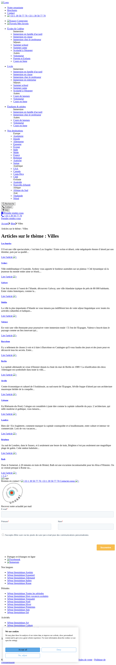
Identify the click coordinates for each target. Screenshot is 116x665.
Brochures (12, 10)
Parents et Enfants (21, 58)
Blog (13, 223)
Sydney (4, 263)
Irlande (16, 139)
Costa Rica (18, 174)
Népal (16, 198)
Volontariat (18, 55)
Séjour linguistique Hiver (19, 604)
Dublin (4, 302)
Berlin (4, 361)
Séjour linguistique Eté (18, 612)
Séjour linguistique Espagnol (21, 575)
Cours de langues (21, 96)
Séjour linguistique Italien (19, 580)
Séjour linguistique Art (18, 622)
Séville (4, 381)
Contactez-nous (67, 481)
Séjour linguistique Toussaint (21, 599)
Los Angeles (6, 243)
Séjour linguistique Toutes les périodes (25, 593)
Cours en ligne (20, 61)
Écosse (16, 147)
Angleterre (18, 136)
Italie (15, 149)
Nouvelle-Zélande (22, 185)
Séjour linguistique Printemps (21, 607)
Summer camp (20, 47)
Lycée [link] (10, 66)
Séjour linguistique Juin (18, 609)
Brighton (5, 439)
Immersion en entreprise (24, 80)
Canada (17, 171)
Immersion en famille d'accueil (27, 34)
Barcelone (5, 341)
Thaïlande (18, 195)
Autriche (17, 160)
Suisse (16, 163)
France (16, 155)
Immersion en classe (22, 37)
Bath (3, 459)
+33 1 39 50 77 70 (36, 15)
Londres (4, 420)
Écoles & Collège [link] (15, 28)
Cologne (4, 400)
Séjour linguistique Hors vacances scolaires (27, 596)
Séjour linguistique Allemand (21, 578)
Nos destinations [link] (15, 130)
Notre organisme (15, 7)
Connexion (22, 21)
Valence (4, 322)
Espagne (17, 144)
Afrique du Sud (20, 190)
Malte (16, 152)
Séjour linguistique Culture (20, 625)
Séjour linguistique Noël (18, 601)
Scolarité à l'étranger (23, 50)
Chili (15, 176)
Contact (11, 13)
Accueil (5, 223)
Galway (4, 282)
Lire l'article (7, 257)
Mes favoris (23, 23)
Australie (17, 182)
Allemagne (18, 141)
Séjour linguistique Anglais (20, 572)
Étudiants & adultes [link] (16, 106)
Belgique (17, 158)
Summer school (20, 45)
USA (15, 168)
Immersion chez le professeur (27, 39)
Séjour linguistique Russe (19, 583)
